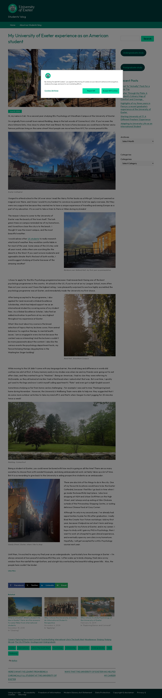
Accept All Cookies (110, 91)
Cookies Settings (51, 91)
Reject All (91, 91)
